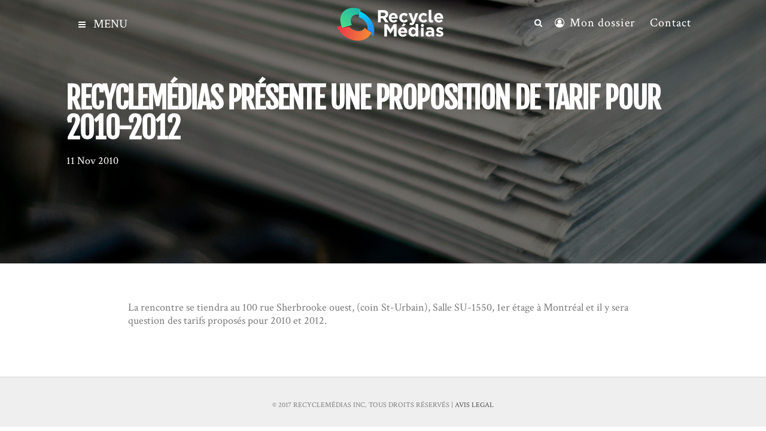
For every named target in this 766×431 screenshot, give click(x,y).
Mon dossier (602, 23)
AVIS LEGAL (474, 404)
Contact (670, 23)
